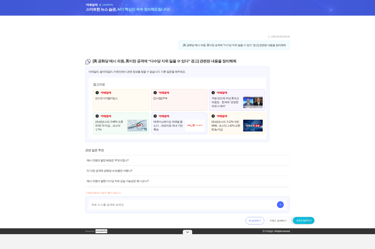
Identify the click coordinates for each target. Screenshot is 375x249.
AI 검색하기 (255, 220)
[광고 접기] (187, 232)
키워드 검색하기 (278, 220)
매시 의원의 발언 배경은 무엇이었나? (108, 160)
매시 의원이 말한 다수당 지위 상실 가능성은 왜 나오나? (118, 181)
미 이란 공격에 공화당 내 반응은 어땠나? (109, 170)
